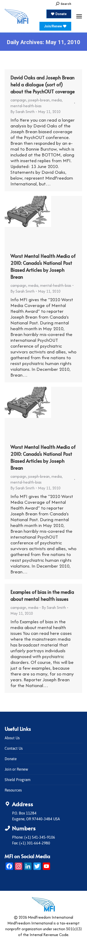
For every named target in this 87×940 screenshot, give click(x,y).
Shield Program (17, 780)
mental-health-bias (26, 106)
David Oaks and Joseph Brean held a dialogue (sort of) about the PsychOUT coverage (42, 84)
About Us (12, 738)
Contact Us (14, 748)
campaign (18, 100)
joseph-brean (39, 100)
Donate (11, 759)
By (22, 111)
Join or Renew (16, 769)
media (57, 100)
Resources (13, 790)
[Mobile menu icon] (79, 16)
